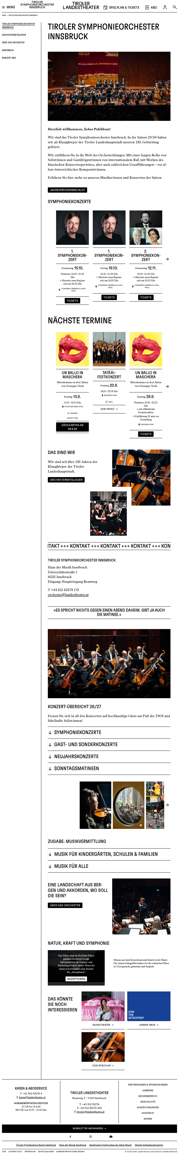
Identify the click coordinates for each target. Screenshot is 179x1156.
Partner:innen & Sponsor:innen (148, 1085)
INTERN (148, 1119)
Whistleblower (46, 1152)
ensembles (8, 50)
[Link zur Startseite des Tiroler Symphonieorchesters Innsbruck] (37, 5)
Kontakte (148, 1113)
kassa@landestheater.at (32, 1097)
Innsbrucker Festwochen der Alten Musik (110, 1144)
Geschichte (148, 1102)
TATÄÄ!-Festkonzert (109, 375)
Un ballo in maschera (72, 375)
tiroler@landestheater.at (91, 1111)
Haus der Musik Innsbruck (72, 1144)
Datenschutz (15, 1152)
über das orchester (13, 42)
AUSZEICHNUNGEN (148, 1107)
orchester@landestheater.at (68, 595)
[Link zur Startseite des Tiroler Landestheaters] (81, 6)
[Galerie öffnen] (95, 805)
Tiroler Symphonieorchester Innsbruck (18, 25)
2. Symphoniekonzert (146, 255)
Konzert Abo (9, 58)
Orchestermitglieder (14, 35)
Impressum (30, 1152)
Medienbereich (147, 1096)
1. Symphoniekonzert (72, 255)
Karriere (147, 1090)
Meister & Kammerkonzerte (149, 1144)
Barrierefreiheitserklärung (70, 1152)
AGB (4, 1152)
